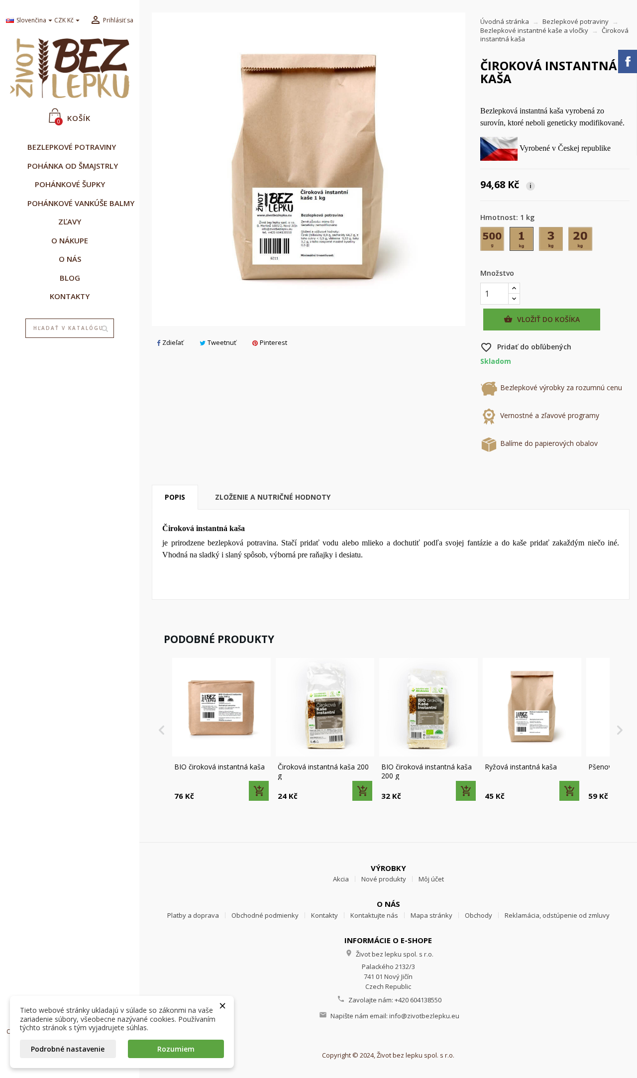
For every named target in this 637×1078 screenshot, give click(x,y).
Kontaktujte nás (374, 915)
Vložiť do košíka (542, 319)
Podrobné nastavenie (68, 1049)
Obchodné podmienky (265, 915)
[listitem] (221, 730)
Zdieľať (173, 342)
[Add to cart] (259, 791)
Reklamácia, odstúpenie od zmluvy (557, 915)
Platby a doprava (193, 915)
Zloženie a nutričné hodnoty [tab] (272, 497)
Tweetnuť (222, 342)
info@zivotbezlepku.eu (424, 1015)
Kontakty (324, 915)
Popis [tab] (175, 497)
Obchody (478, 915)
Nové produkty (383, 878)
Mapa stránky (431, 915)
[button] (162, 730)
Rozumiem (176, 1049)
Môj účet (431, 878)
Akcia (341, 878)
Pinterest (273, 342)
